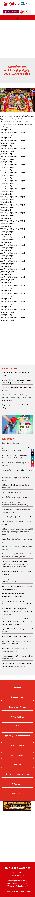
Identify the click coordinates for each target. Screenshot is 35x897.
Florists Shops (18, 717)
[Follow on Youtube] (32, 462)
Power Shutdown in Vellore (18, 774)
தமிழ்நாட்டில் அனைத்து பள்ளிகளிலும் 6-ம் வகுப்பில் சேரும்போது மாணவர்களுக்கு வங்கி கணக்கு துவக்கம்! (17, 531)
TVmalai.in (10, 886)
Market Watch (18, 745)
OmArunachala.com (17, 872)
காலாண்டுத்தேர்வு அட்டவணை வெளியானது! (15, 497)
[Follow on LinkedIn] (32, 458)
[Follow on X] (32, 454)
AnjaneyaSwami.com (17, 875)
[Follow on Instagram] (32, 465)
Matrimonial (19, 755)
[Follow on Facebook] (32, 450)
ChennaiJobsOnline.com (17, 881)
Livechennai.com (11, 878)
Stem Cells (18, 794)
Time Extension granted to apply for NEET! (16, 636)
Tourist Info (18, 784)
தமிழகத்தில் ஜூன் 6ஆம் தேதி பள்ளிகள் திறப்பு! (16, 517)
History (18, 726)
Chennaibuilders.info (12, 883)
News (18, 764)
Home (18, 687)
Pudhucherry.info (22, 886)
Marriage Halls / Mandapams (18, 736)
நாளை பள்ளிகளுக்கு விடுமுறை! (11, 492)
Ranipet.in (25, 883)
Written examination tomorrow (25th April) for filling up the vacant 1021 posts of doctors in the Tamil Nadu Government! (17, 621)
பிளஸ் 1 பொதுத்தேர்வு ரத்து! (10, 443)
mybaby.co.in (23, 878)
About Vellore (18, 697)
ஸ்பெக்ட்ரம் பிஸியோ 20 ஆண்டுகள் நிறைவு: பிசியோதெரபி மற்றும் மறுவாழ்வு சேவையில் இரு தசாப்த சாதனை (16, 397)
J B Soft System (18, 891)
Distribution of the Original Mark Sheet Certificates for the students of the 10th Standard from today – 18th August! (15, 564)
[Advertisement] (17, 39)
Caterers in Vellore (18, 707)
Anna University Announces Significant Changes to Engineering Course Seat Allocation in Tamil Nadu (17, 611)
